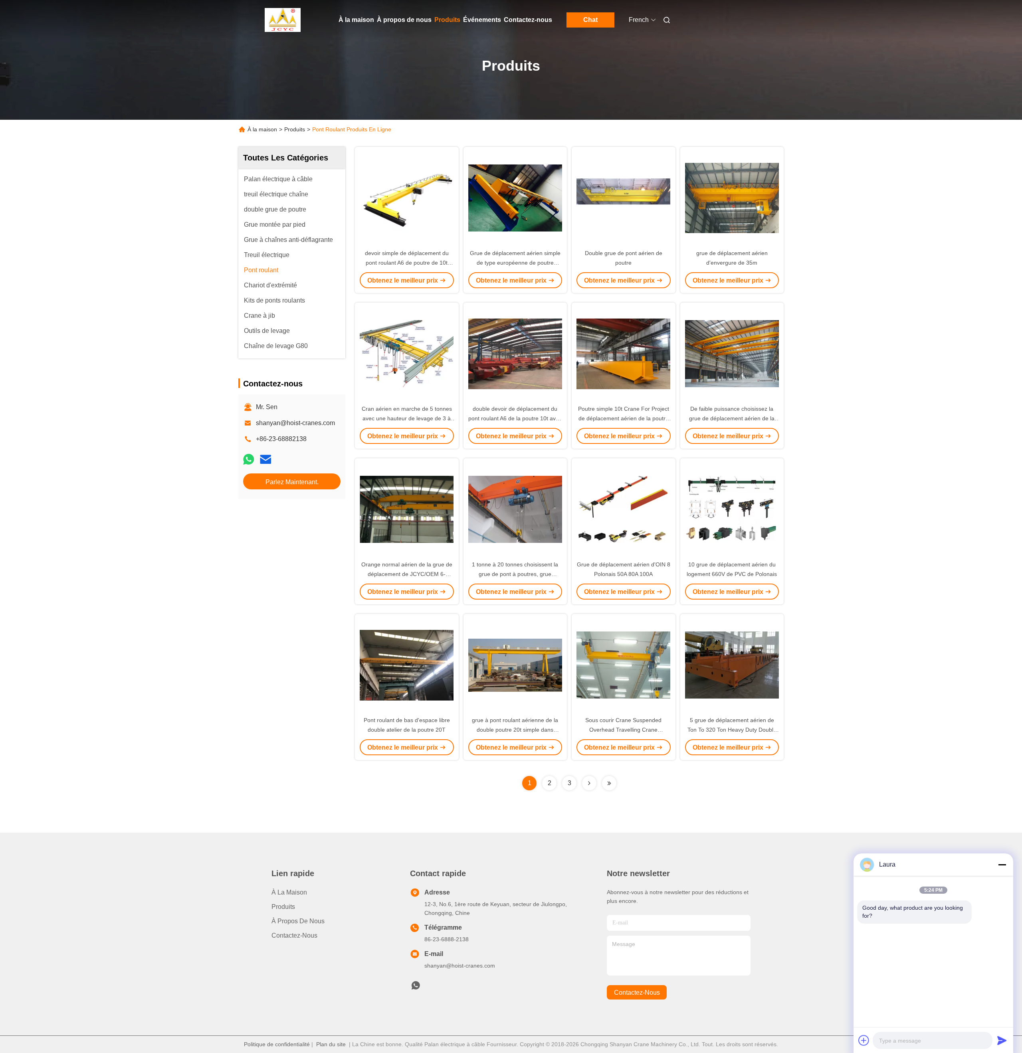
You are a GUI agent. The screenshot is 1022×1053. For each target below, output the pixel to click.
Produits (447, 19)
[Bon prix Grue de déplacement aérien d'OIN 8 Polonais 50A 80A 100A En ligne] (623, 509)
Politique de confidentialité (277, 1044)
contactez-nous (637, 992)
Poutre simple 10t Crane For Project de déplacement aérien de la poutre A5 (623, 418)
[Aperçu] (283, 20)
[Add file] (863, 1040)
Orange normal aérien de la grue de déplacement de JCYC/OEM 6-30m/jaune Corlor (406, 574)
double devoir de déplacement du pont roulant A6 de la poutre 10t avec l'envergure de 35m (515, 418)
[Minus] (1002, 864)
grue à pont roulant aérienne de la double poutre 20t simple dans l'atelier (515, 729)
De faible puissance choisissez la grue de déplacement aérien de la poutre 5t (731, 418)
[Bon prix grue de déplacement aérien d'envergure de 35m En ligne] (732, 197)
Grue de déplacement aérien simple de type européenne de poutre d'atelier (515, 262)
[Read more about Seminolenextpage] (589, 783)
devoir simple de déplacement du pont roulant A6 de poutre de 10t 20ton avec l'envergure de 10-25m (406, 262)
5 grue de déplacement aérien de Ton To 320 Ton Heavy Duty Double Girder (731, 729)
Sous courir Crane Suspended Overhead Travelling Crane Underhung (623, 729)
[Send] (1002, 1040)
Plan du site (331, 1044)
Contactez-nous (528, 19)
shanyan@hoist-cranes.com (295, 423)
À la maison (356, 19)
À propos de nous (404, 19)
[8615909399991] (415, 987)
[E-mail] (265, 459)
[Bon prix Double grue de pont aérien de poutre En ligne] (623, 197)
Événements (482, 19)
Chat (590, 19)
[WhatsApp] (249, 459)
